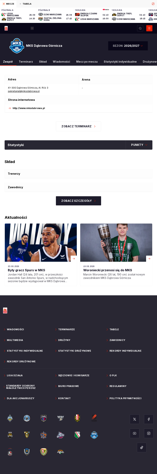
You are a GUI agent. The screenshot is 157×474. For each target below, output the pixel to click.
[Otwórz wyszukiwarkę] (140, 28)
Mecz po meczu (87, 61)
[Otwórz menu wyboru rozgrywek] (32, 28)
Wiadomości (61, 61)
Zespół (8, 61)
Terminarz (26, 61)
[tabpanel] (78, 15)
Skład (43, 61)
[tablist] (78, 4)
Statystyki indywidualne (120, 61)
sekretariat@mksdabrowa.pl (24, 91)
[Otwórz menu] (149, 28)
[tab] (8, 4)
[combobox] (128, 45)
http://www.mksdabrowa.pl (29, 108)
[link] (41, 254)
